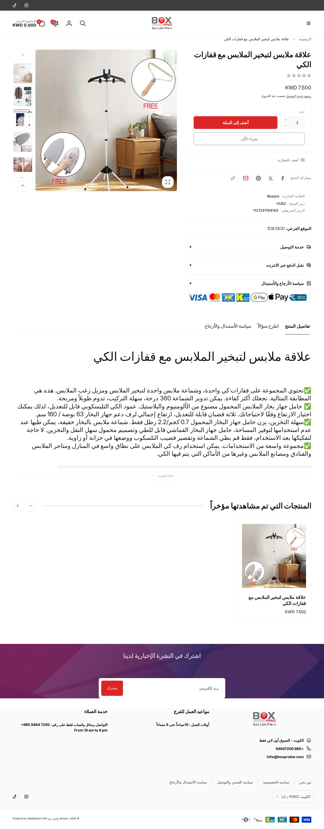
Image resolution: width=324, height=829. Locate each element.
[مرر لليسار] (22, 55)
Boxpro (273, 196)
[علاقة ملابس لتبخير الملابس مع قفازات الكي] (273, 578)
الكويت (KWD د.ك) (295, 796)
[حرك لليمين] (22, 186)
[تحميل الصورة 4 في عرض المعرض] (22, 142)
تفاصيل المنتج (297, 326)
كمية (302, 111)
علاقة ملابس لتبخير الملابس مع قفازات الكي (277, 600)
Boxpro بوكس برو (58, 818)
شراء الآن (249, 138)
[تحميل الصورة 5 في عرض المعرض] (22, 164)
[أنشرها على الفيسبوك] (282, 178)
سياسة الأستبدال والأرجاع (228, 326)
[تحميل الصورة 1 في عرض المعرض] (22, 73)
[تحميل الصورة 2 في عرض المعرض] (22, 96)
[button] (308, 23)
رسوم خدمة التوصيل (298, 96)
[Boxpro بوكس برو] (264, 728)
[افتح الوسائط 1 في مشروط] (106, 120)
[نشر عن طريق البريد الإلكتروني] (245, 178)
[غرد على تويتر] (270, 178)
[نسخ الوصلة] (232, 178)
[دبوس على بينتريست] (258, 178)
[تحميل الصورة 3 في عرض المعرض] (22, 119)
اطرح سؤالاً (268, 326)
